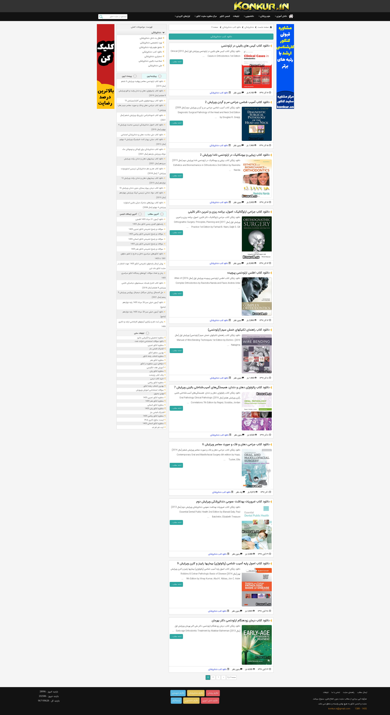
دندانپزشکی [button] (156, 32)
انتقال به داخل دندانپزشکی (151, 38)
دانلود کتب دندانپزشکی (219, 92)
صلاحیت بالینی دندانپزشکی (150, 61)
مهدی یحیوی (159, 393)
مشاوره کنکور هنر (157, 360)
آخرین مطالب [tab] (153, 214)
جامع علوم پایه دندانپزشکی (150, 47)
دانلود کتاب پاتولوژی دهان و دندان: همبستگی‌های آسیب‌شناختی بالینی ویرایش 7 (221, 387)
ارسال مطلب (362, 692)
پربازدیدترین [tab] (152, 76)
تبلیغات (236, 16)
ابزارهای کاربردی (183, 16)
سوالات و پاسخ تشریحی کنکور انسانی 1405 (145, 239)
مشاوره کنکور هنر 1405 (154, 401)
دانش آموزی (281, 16)
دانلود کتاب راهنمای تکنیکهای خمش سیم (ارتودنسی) (238, 329)
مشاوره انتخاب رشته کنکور (153, 356)
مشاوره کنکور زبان (157, 371)
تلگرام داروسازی (178, 693)
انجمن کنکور (225, 16)
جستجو (101, 16)
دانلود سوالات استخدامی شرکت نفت (149, 341)
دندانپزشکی (249, 27)
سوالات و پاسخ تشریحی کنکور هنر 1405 (147, 249)
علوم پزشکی (265, 16)
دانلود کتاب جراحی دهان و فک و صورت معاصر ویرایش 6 (235, 444)
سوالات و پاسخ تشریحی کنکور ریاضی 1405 (146, 234)
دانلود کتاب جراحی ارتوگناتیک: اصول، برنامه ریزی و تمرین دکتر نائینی (228, 211)
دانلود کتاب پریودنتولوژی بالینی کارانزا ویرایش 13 (144, 100)
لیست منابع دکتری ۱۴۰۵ (154, 420)
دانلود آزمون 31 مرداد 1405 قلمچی (149, 219)
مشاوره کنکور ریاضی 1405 (153, 416)
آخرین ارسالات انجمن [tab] (128, 214)
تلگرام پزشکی (212, 693)
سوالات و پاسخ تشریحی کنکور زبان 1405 (146, 243)
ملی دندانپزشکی (155, 65)
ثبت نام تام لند (158, 427)
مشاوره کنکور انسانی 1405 (153, 423)
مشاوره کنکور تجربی (156, 345)
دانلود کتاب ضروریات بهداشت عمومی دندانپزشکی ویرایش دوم (232, 501)
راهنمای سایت (348, 692)
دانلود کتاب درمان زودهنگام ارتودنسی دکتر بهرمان (240, 620)
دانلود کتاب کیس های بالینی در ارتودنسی (245, 45)
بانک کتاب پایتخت (156, 375)
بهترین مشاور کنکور (156, 352)
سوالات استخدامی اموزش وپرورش (150, 390)
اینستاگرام (176, 700)
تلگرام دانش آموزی (210, 700)
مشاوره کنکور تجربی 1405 (153, 397)
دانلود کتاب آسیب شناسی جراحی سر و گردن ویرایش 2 (237, 102)
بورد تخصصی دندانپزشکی (151, 42)
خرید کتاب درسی (157, 378)
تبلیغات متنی (139, 333)
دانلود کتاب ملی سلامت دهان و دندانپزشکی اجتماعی (142, 134)
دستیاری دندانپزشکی (153, 56)
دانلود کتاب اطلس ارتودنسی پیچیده (248, 272)
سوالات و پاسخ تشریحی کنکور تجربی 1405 (146, 229)
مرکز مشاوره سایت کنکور (206, 16)
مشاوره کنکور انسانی (155, 405)
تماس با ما (336, 692)
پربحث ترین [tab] (127, 76)
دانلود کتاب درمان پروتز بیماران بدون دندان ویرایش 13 (141, 188)
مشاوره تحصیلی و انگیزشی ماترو (150, 337)
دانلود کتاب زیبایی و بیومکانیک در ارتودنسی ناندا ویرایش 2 (234, 155)
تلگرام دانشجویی (191, 700)
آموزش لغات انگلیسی (155, 367)
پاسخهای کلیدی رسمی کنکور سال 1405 (147, 224)
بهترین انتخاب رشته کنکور (154, 386)
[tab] (141, 32)
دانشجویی (249, 16)
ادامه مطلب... (176, 61)
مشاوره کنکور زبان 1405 (154, 408)
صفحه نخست (263, 27)
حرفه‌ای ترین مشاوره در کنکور (152, 363)
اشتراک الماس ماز (157, 348)
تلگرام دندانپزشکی (196, 693)
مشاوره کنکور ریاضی (156, 382)
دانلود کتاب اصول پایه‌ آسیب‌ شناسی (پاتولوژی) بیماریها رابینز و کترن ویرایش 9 (223, 563)
